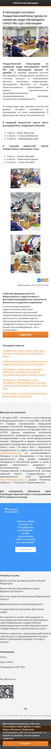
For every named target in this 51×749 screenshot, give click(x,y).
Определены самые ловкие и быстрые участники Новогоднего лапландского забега (24, 353)
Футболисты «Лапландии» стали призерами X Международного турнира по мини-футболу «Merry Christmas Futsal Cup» (25, 384)
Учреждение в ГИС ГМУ (12, 667)
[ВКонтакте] (39, 280)
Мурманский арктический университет (21, 604)
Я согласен (25, 744)
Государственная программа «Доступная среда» (22, 611)
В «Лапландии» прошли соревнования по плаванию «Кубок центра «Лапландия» (25, 363)
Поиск (3, 657)
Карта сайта (6, 661)
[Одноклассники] (42, 280)
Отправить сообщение (25, 549)
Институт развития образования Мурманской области (25, 598)
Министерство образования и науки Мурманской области (20, 590)
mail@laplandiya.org (10, 453)
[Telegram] (46, 280)
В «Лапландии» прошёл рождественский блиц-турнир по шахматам (25, 395)
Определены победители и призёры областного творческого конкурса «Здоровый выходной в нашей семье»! (24, 372)
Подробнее (25, 334)
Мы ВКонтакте (8, 679)
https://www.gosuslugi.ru (13, 479)
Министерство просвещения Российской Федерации (22, 582)
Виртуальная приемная (12, 412)
